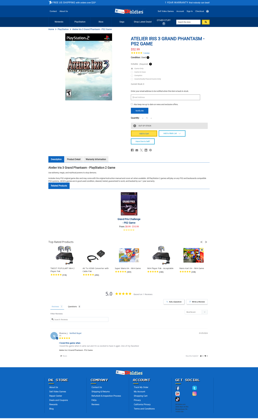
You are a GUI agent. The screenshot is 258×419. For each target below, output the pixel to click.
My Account (139, 391)
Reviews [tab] (55, 306)
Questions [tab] (72, 306)
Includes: (139, 64)
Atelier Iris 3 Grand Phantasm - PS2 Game (76, 350)
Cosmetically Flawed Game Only (147, 79)
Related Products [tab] (59, 185)
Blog (51, 408)
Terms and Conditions (144, 408)
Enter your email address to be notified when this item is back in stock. (160, 91)
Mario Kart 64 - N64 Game (191, 268)
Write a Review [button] (198, 302)
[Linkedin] (146, 150)
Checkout (199, 11)
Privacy (137, 400)
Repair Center (55, 396)
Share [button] (64, 356)
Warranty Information (96, 159)
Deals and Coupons (58, 400)
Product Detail (73, 159)
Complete (138, 75)
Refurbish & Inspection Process (106, 396)
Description (56, 159)
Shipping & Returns (101, 391)
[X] (141, 150)
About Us (64, 11)
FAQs (94, 400)
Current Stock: (137, 84)
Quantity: (135, 118)
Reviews (95, 404)
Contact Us (97, 387)
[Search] (206, 22)
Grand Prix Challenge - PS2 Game (129, 221)
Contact (53, 11)
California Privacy (142, 404)
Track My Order (141, 387)
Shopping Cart (140, 396)
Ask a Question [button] (175, 302)
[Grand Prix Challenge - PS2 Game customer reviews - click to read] (129, 231)
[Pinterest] (150, 150)
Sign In (190, 11)
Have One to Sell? (143, 141)
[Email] (136, 150)
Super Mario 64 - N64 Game (128, 268)
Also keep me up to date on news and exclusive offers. (156, 104)
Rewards (53, 404)
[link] (169, 53)
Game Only (139, 68)
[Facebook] (132, 150)
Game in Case (140, 72)
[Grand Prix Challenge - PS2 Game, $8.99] (129, 203)
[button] (202, 242)
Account (180, 11)
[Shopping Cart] (207, 11)
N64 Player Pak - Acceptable (160, 268)
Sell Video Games (166, 11)
